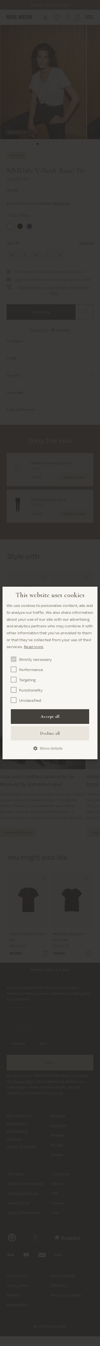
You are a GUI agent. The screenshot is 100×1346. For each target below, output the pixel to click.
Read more (34, 646)
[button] (50, 748)
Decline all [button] (50, 733)
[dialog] (50, 673)
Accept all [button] (50, 716)
